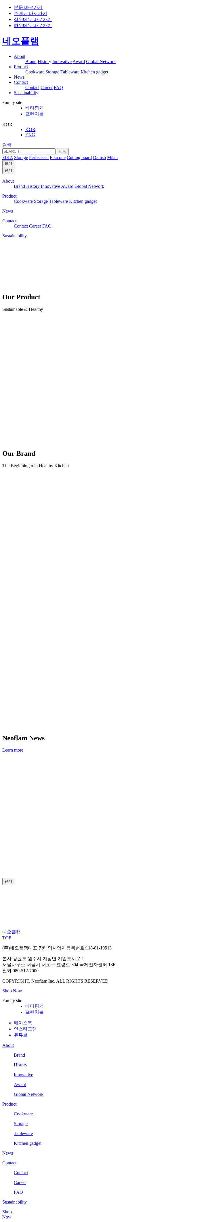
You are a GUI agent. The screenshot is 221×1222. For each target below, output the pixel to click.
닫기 (8, 163)
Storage (52, 71)
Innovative (62, 61)
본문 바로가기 (28, 7)
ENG (30, 134)
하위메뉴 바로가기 (33, 25)
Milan (112, 157)
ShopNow (7, 1214)
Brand (31, 61)
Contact (21, 82)
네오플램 (20, 41)
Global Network (101, 61)
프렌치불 (34, 113)
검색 (7, 144)
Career (47, 87)
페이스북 (23, 1022)
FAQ (58, 87)
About (19, 56)
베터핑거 (34, 107)
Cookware (34, 71)
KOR (30, 129)
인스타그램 (25, 1028)
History (44, 61)
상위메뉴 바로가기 (33, 19)
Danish (99, 157)
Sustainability (26, 92)
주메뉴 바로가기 (30, 13)
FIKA (7, 157)
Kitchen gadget (94, 71)
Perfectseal (39, 157)
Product (21, 66)
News (19, 77)
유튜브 (21, 1034)
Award (79, 61)
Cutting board (79, 157)
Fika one (58, 157)
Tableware (69, 71)
